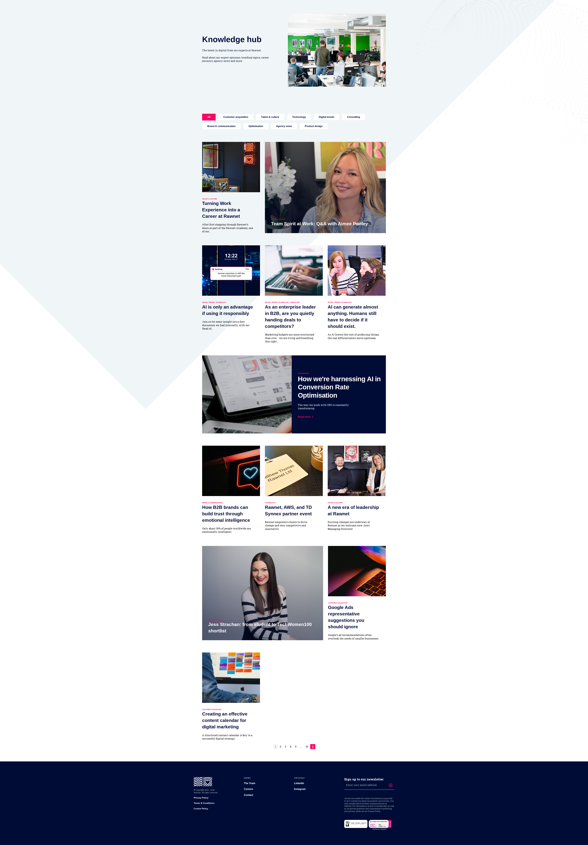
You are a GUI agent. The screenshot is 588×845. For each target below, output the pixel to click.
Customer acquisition (235, 117)
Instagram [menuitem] (300, 789)
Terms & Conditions (204, 803)
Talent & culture (270, 117)
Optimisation (256, 126)
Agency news (284, 126)
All (208, 117)
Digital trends (326, 117)
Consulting (353, 117)
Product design (314, 126)
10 (307, 746)
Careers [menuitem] (248, 789)
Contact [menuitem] (248, 795)
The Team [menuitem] (249, 783)
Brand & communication (221, 126)
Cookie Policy (201, 808)
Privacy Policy (201, 797)
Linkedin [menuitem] (299, 783)
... (301, 746)
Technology (299, 117)
